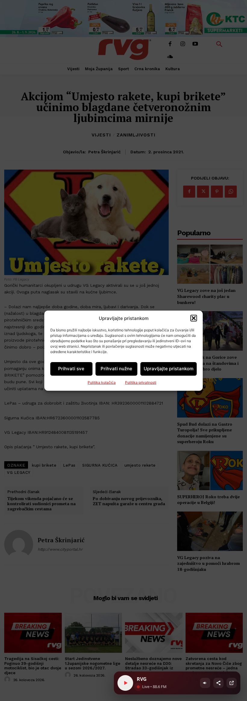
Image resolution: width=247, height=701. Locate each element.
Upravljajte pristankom (168, 368)
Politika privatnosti (140, 382)
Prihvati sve (71, 368)
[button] (194, 318)
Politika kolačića (102, 382)
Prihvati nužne (116, 368)
